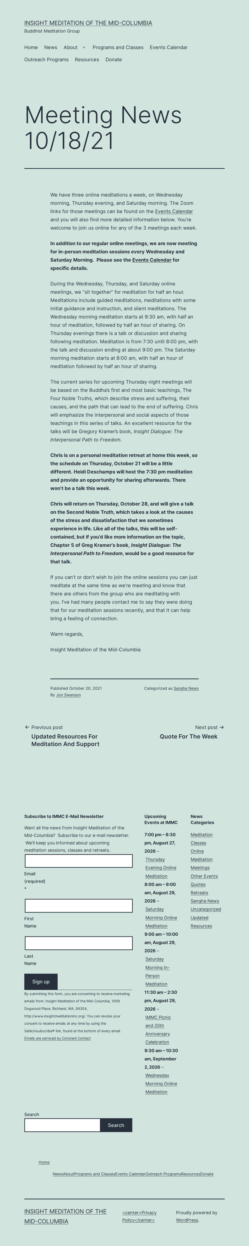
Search (31, 1114)
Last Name (30, 960)
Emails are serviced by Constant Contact (57, 1038)
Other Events (204, 876)
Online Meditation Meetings (202, 859)
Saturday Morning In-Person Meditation (157, 971)
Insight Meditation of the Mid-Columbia (88, 22)
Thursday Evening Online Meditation (160, 867)
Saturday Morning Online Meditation (161, 917)
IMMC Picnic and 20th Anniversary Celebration (158, 1030)
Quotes (198, 884)
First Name (30, 922)
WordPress (187, 1220)
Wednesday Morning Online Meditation (161, 1083)
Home (31, 47)
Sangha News (186, 688)
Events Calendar (174, 211)
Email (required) (34, 881)
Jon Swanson (68, 694)
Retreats (199, 892)
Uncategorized (206, 909)
